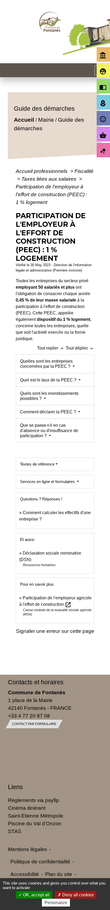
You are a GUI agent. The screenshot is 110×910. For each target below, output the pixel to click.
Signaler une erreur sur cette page (55, 631)
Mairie (46, 120)
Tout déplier (80, 348)
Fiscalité (83, 171)
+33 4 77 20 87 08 (29, 716)
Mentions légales (27, 849)
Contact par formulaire (34, 724)
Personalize (56, 902)
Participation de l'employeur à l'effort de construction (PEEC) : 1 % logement (51, 194)
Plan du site (58, 874)
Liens (15, 786)
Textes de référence (37, 464)
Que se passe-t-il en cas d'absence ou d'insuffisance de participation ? (49, 430)
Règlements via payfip (33, 800)
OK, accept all (35, 895)
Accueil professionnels (42, 171)
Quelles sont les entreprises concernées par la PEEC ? (46, 364)
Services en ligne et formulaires (48, 481)
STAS (14, 831)
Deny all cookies (77, 895)
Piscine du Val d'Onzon (34, 823)
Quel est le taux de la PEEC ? (48, 380)
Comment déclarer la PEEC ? (48, 412)
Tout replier (51, 348)
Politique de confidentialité (40, 861)
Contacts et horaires (36, 682)
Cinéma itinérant (26, 808)
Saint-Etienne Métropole (35, 816)
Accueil (24, 120)
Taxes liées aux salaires (49, 179)
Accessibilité (24, 874)
